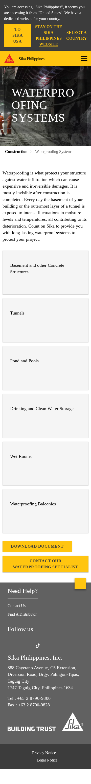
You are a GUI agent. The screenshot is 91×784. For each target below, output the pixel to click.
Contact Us (17, 605)
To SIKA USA (17, 35)
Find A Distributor (22, 614)
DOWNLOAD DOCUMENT (37, 546)
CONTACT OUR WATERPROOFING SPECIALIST (45, 564)
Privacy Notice (44, 753)
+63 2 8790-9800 (34, 698)
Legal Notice (47, 760)
